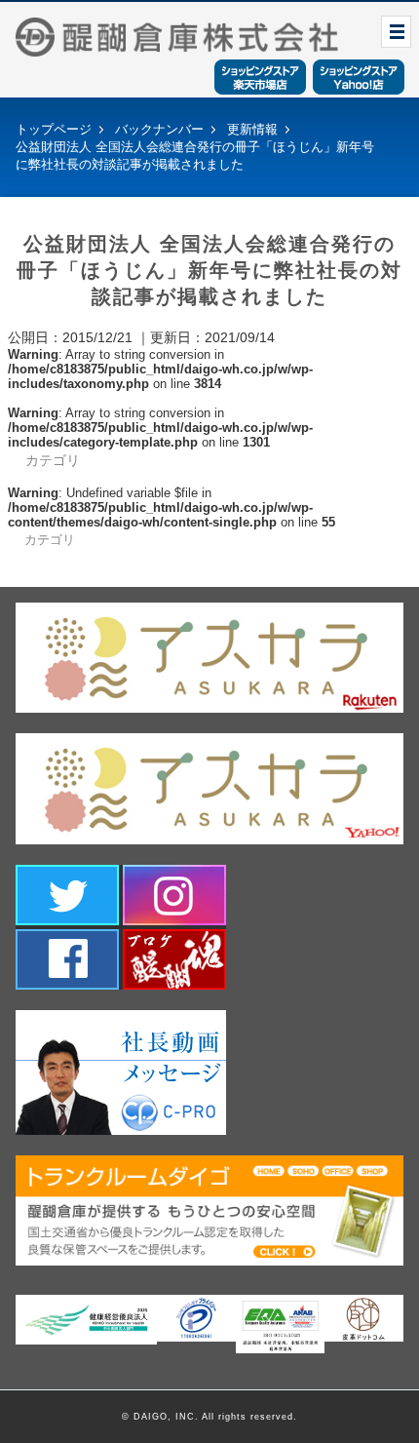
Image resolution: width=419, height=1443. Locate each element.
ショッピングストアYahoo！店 (358, 77)
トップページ (54, 129)
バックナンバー (159, 129)
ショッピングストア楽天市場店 (260, 77)
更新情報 (252, 129)
